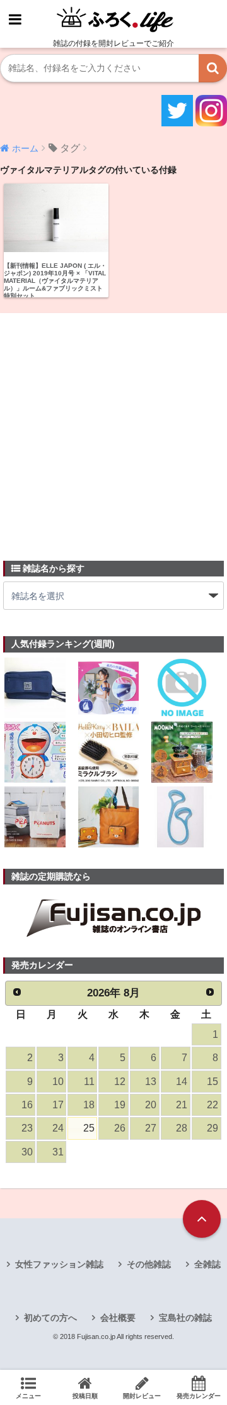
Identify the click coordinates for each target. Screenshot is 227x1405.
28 (181, 1128)
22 (212, 1104)
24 (58, 1128)
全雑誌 (207, 1264)
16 (27, 1104)
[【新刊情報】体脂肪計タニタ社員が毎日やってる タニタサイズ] (181, 818)
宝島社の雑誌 (185, 1318)
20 (150, 1104)
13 (150, 1081)
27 (150, 1128)
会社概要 (118, 1318)
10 (58, 1081)
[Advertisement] (113, 429)
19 (119, 1104)
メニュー (28, 1395)
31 (58, 1152)
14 (181, 1081)
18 (89, 1104)
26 (119, 1128)
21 (181, 1104)
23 (27, 1128)
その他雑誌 (149, 1264)
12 (119, 1081)
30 (27, 1152)
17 (58, 1104)
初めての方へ (50, 1318)
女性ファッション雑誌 (59, 1264)
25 (89, 1128)
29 (212, 1128)
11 (89, 1081)
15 (212, 1081)
